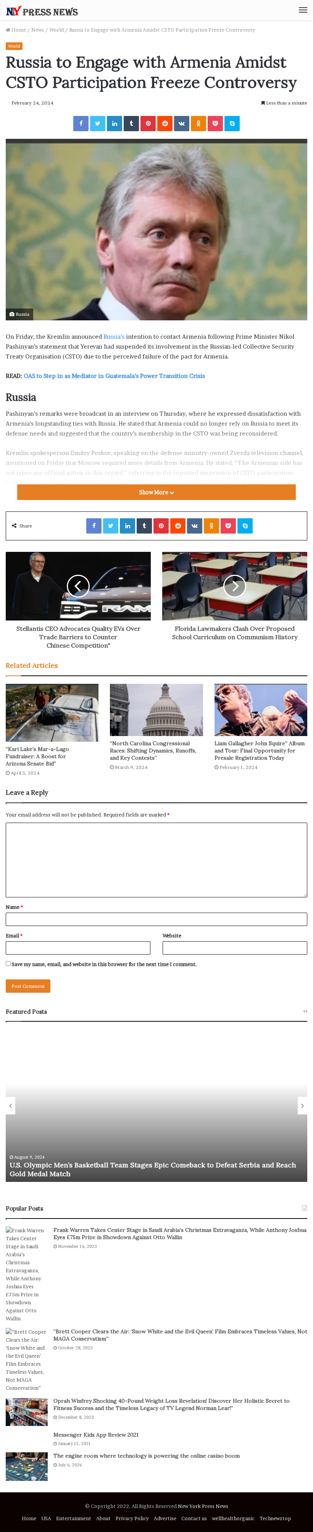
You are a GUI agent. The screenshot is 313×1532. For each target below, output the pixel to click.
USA (46, 1518)
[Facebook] (81, 123)
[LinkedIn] (114, 123)
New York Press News (203, 1506)
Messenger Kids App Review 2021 (96, 1434)
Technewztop (275, 1518)
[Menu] (303, 10)
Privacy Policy (132, 1518)
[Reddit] (165, 123)
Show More (154, 492)
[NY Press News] (42, 10)
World (56, 30)
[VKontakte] (181, 123)
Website (172, 935)
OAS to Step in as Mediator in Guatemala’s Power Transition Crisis (114, 375)
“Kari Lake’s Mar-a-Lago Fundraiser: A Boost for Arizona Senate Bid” (37, 756)
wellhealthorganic (233, 1518)
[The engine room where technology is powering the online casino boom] (27, 1466)
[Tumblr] (131, 123)
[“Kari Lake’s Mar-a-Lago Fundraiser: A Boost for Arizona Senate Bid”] (52, 713)
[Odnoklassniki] (198, 123)
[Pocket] (215, 123)
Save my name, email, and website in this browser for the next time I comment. (104, 964)
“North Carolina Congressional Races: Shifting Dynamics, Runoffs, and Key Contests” (153, 750)
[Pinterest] (148, 123)
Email (14, 935)
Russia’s (113, 336)
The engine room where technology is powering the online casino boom (146, 1455)
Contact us (194, 1518)
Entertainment (73, 1518)
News (37, 30)
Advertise (165, 1518)
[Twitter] (97, 123)
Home (18, 30)
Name (14, 907)
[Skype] (232, 123)
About (103, 1518)
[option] (156, 1105)
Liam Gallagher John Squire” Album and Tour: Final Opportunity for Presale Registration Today (260, 750)
